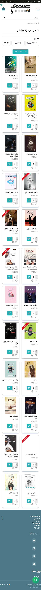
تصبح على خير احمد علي (11, 115)
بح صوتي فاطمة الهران (31, 76)
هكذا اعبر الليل (32, 229)
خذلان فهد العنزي (31, 192)
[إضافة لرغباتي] (35, 316)
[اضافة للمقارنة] (32, 317)
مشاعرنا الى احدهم (30, 305)
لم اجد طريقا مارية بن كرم (10, 343)
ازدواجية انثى (13, 493)
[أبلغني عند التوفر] (29, 352)
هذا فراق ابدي (32, 493)
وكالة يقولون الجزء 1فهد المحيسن (11, 268)
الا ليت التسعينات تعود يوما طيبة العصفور (30, 116)
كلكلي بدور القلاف (11, 305)
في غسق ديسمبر (31, 455)
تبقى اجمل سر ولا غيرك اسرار (12, 155)
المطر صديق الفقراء (11, 192)
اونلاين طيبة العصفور (10, 380)
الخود (35, 380)
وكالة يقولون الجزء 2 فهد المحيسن (11, 456)
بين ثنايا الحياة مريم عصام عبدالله (30, 268)
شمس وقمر (13, 75)
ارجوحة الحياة (13, 416)
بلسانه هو (33, 342)
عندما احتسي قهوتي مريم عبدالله (10, 230)
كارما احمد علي (32, 154)
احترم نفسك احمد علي (30, 417)
